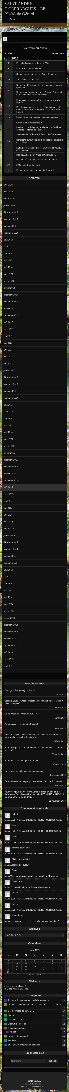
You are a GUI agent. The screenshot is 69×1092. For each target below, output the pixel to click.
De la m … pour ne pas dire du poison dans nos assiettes (34, 1004)
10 (8, 79)
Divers (11, 1015)
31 (8, 170)
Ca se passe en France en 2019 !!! (20, 714)
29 (8, 165)
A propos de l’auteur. (19, 865)
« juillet (8, 53)
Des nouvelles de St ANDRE (21, 1010)
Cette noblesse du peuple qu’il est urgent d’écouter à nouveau (33, 781)
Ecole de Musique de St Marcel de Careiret (30, 887)
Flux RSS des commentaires (32, 1087)
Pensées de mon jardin (18, 1036)
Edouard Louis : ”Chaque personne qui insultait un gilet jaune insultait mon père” (34, 702)
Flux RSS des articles (32, 1084)
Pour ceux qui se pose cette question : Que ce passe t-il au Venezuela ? (34, 748)
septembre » (58, 53)
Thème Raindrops (35, 1089)
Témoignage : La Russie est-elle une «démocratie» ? (34, 921)
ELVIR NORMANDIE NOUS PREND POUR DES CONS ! (37, 820)
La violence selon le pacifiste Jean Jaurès (23, 771)
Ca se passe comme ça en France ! (21, 724)
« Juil (31, 975)
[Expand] (5, 39)
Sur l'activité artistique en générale (24, 1044)
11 (8, 90)
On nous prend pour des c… (21, 1028)
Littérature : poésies (17, 1023)
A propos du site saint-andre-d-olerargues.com (29, 1000)
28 (8, 153)
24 (8, 141)
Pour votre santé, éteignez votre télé (21, 760)
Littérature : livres (16, 1019)
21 (8, 128)
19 (8, 117)
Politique (13, 1031)
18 (8, 106)
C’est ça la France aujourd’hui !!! (19, 690)
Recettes (12, 1040)
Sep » (38, 975)
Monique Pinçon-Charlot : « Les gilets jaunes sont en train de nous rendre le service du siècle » (32, 735)
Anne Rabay (17, 915)
